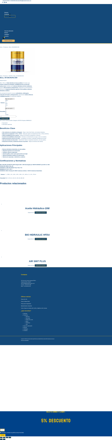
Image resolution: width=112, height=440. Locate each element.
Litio (27, 324)
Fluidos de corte (29, 319)
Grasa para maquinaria (26, 303)
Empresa (25, 313)
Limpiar (6, 114)
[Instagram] (2, 2)
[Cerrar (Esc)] (10, 437)
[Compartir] (7, 437)
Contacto (25, 330)
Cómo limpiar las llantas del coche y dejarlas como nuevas (34, 308)
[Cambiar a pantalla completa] (4, 437)
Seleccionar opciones (41, 212)
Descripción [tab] (5, 122)
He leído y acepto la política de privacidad (12, 432)
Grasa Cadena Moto (25, 301)
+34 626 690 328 (13, 0)
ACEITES (11, 75)
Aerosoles (28, 318)
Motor (27, 321)
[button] (10, 14)
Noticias (25, 327)
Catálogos (25, 329)
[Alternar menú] (9, 16)
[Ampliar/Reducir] (1, 437)
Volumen (3, 102)
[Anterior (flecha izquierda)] (1, 439)
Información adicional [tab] (7, 124)
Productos (5, 75)
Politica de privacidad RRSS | (25, 340)
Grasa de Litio (24, 299)
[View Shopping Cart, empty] (3, 38)
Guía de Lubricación (27, 325)
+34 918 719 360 (27, 284)
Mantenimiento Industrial (26, 305)
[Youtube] (6, 2)
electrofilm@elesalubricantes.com (24, 0)
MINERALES (28, 120)
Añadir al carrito (4, 118)
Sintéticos (28, 322)
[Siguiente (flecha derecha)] (4, 439)
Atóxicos (28, 316)
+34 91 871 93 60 (5, 0)
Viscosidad (2, 111)
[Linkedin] (4, 2)
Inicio (1, 75)
